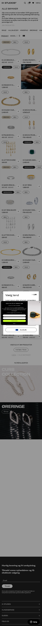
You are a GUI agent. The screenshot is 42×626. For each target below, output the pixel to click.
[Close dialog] (40, 302)
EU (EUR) (23, 330)
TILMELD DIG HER (14, 320)
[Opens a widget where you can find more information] (33, 622)
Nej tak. (14, 323)
